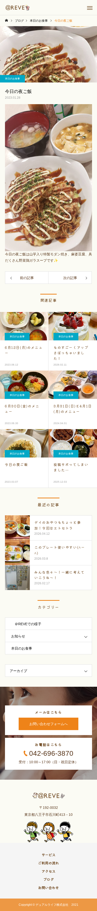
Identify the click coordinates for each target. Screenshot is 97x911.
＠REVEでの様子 (26, 624)
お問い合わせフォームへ (48, 724)
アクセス (48, 871)
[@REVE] (17, 7)
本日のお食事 (12, 78)
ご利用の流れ (48, 862)
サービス (48, 854)
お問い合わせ (48, 887)
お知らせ (18, 636)
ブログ (48, 879)
